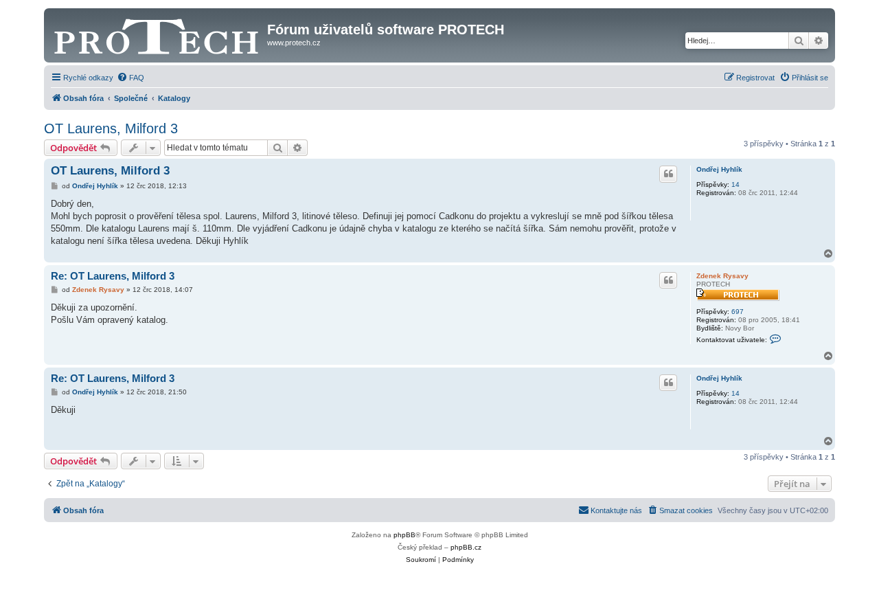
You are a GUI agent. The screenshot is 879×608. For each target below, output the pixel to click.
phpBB (404, 535)
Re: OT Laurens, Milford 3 (112, 276)
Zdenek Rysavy (722, 276)
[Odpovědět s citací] (668, 174)
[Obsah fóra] (157, 34)
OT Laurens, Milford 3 (111, 128)
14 (735, 184)
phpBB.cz (465, 547)
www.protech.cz (294, 42)
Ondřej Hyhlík (719, 169)
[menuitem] (130, 77)
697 (737, 311)
